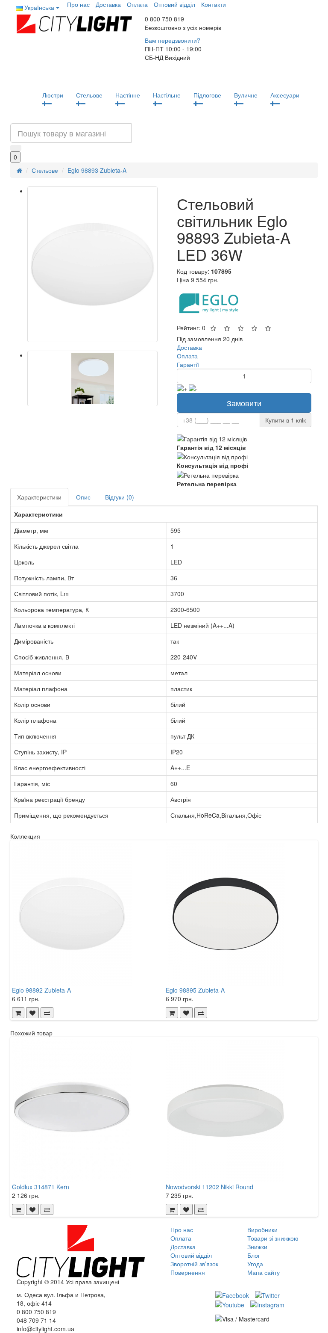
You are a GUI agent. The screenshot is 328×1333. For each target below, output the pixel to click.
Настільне (167, 95)
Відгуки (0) (119, 497)
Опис (83, 497)
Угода (255, 1263)
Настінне (127, 95)
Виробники (262, 1229)
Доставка (108, 4)
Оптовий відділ (174, 4)
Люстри (52, 95)
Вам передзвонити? (172, 40)
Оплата (137, 4)
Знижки (257, 1246)
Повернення (187, 1272)
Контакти (213, 4)
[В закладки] (32, 1012)
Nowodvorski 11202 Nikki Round (209, 1186)
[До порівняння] (47, 1012)
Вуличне (246, 95)
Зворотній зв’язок (194, 1263)
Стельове (89, 95)
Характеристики (39, 497)
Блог (253, 1255)
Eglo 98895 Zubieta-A (195, 990)
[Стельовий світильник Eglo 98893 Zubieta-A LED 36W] (92, 264)
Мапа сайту (263, 1272)
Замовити (244, 402)
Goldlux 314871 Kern (40, 1186)
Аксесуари (284, 95)
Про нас (78, 4)
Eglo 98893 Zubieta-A (96, 170)
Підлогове (207, 95)
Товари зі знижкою (273, 1238)
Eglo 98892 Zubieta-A (41, 990)
